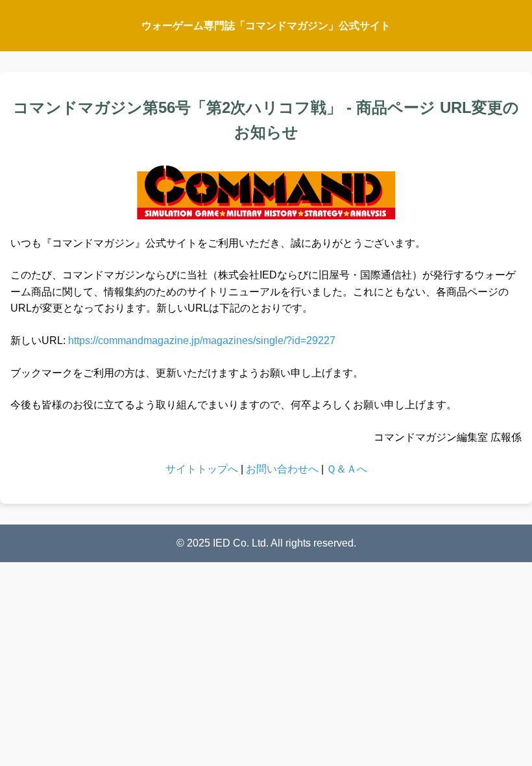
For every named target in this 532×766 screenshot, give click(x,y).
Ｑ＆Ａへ (346, 469)
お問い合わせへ (282, 469)
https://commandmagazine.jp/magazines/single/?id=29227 (201, 340)
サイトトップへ (201, 469)
